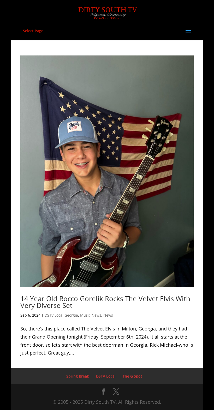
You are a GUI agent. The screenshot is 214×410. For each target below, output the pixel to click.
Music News (90, 315)
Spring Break (77, 376)
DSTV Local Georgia (61, 315)
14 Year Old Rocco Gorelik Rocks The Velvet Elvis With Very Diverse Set (105, 302)
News (108, 315)
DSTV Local (106, 376)
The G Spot (132, 376)
